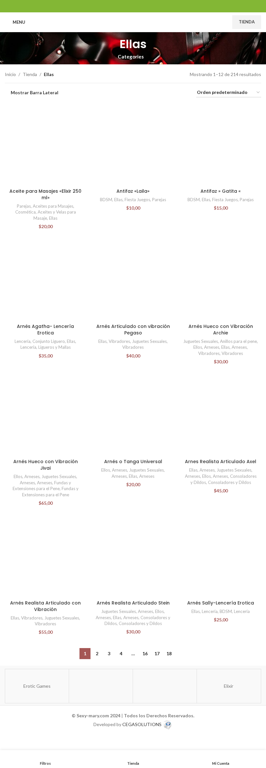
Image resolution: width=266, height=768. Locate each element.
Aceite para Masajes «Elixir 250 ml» (45, 194)
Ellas (53, 218)
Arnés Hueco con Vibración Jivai (45, 464)
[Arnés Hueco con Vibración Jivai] (45, 415)
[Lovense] (101, 686)
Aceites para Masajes (53, 206)
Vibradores (119, 341)
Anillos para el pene (238, 341)
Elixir (228, 686)
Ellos (197, 347)
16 (145, 653)
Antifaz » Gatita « (220, 191)
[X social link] (125, 6)
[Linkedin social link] (133, 6)
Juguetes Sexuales (149, 341)
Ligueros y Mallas (54, 347)
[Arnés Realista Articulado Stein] (133, 556)
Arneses (211, 347)
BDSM (106, 199)
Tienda (247, 21)
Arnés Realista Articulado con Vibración (45, 606)
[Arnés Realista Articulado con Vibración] (45, 556)
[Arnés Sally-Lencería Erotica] (220, 556)
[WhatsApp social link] (141, 6)
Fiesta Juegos (137, 199)
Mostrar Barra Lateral (34, 92)
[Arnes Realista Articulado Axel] (220, 415)
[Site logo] (133, 21)
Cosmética (25, 212)
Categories (131, 56)
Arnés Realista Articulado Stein (133, 603)
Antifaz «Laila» (133, 191)
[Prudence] (165, 686)
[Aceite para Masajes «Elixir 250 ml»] (45, 144)
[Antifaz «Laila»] (133, 144)
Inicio (10, 74)
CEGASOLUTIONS (142, 724)
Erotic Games (37, 686)
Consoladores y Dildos (229, 482)
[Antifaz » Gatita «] (220, 144)
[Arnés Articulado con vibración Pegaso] (133, 279)
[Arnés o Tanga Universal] (133, 415)
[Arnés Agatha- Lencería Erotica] (45, 279)
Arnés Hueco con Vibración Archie (220, 329)
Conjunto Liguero (48, 341)
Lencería (22, 341)
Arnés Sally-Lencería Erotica (220, 603)
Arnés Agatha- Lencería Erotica (45, 329)
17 (157, 653)
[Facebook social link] (117, 6)
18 (169, 653)
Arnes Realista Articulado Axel (220, 461)
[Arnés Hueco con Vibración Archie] (220, 279)
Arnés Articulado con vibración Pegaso (133, 329)
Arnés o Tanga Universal (133, 461)
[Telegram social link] (149, 6)
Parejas (24, 206)
